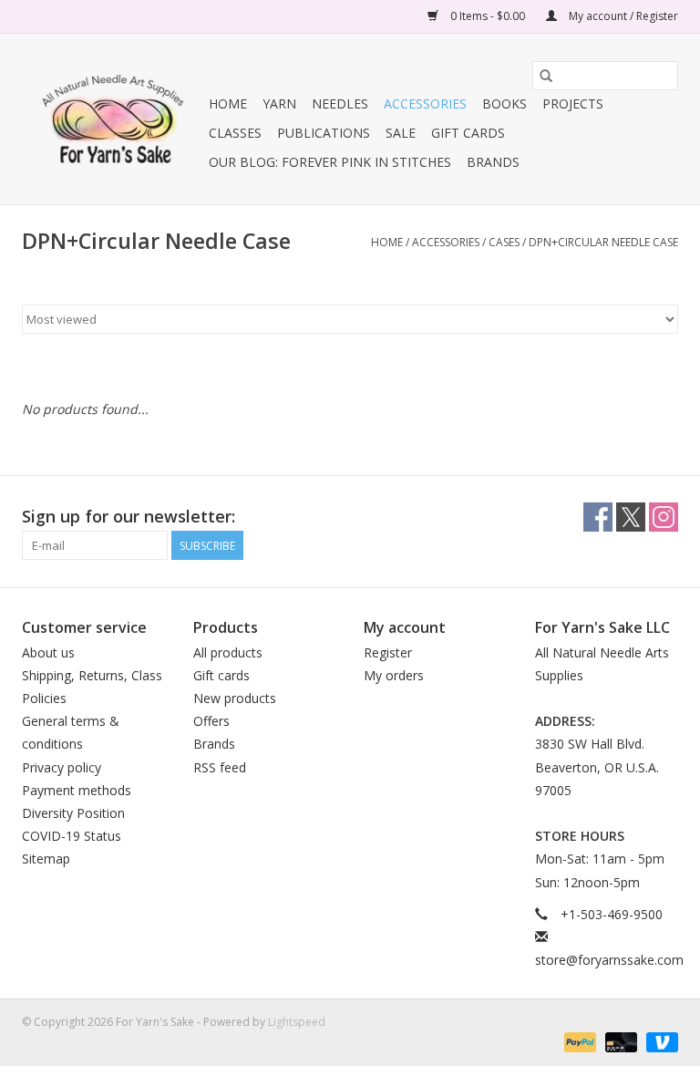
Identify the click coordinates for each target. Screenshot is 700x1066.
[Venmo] (659, 1041)
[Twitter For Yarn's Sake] (630, 517)
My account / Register (622, 16)
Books (504, 103)
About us (48, 652)
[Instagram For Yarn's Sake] (663, 517)
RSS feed (219, 767)
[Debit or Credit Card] (619, 1041)
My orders (394, 675)
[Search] (546, 75)
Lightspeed (296, 1022)
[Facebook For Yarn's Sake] (597, 517)
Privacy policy (61, 767)
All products (227, 652)
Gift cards (468, 132)
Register (388, 652)
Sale (401, 132)
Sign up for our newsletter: (128, 516)
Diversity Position (73, 813)
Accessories (425, 103)
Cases (504, 242)
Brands (493, 162)
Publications (323, 132)
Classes (235, 132)
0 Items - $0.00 (488, 16)
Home (228, 103)
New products (234, 698)
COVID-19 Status (71, 835)
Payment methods (76, 790)
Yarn (279, 103)
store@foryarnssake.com (609, 959)
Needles (340, 103)
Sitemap (46, 858)
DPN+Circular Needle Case (603, 242)
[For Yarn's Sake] (112, 119)
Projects (572, 103)
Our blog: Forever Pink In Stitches (330, 162)
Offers (211, 721)
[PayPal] (578, 1041)
